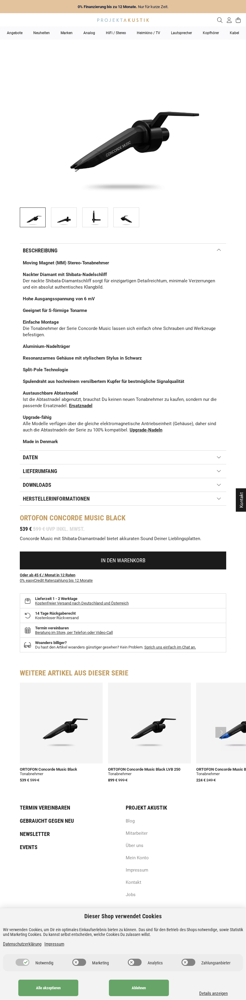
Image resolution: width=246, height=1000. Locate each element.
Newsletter (35, 834)
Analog (89, 33)
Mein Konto (137, 857)
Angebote (14, 33)
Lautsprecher (181, 33)
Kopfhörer (211, 33)
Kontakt (133, 882)
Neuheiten (41, 33)
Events (29, 847)
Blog (130, 821)
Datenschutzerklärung (22, 944)
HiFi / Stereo (116, 33)
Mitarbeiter (137, 833)
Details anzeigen (213, 993)
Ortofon (34, 518)
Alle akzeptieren (48, 988)
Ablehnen (139, 988)
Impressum (137, 870)
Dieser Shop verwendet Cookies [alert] (123, 916)
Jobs (131, 894)
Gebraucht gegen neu (47, 821)
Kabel (234, 33)
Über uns (134, 845)
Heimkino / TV (148, 33)
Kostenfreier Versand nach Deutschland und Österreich (82, 603)
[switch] (22, 962)
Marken (67, 33)
